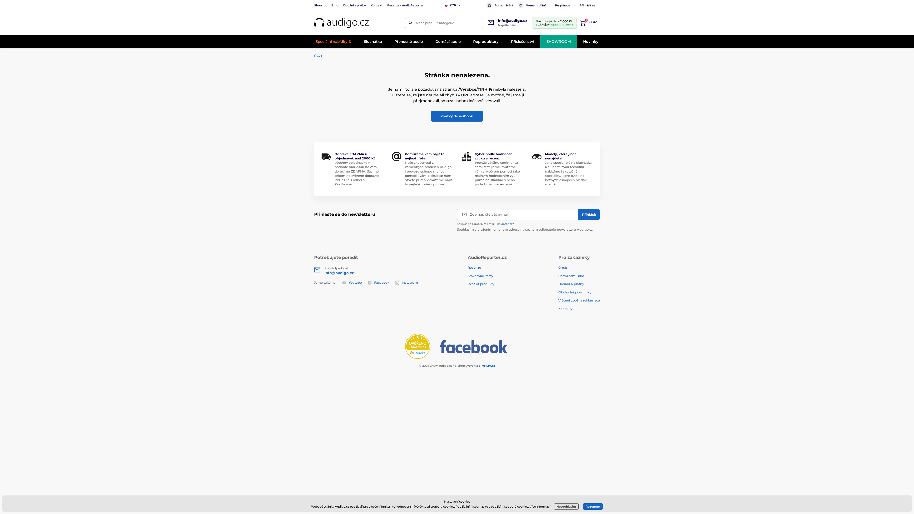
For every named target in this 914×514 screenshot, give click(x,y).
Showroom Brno (326, 5)
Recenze (474, 267)
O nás (563, 267)
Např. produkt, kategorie (435, 23)
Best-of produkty (481, 284)
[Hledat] (410, 23)
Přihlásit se (587, 5)
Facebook (381, 282)
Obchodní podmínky (574, 292)
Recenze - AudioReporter (405, 5)
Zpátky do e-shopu (457, 116)
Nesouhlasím (566, 506)
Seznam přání (536, 5)
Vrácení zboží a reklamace (579, 300)
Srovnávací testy (480, 276)
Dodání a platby (354, 5)
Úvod (318, 56)
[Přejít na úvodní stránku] (341, 23)
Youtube (355, 282)
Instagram (410, 282)
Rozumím (593, 506)
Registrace (562, 5)
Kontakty (565, 309)
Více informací (540, 506)
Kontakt (376, 5)
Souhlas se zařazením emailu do (485, 224)
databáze (507, 224)
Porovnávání (504, 5)
